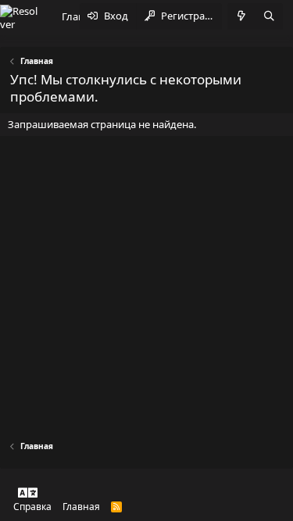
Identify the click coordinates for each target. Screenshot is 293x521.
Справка (32, 506)
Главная (81, 506)
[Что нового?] (241, 16)
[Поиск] (269, 16)
